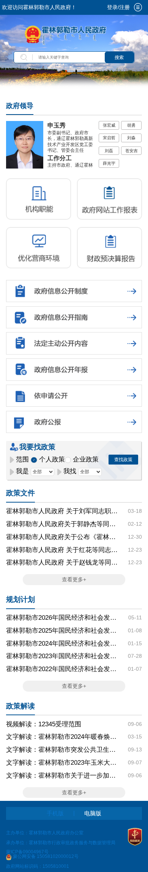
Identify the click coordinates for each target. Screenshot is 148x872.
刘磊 (109, 150)
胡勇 (131, 125)
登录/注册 (118, 7)
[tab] (138, 7)
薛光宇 (109, 163)
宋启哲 (109, 137)
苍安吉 (131, 150)
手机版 (55, 813)
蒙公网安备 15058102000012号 (46, 856)
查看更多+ (74, 579)
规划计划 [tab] (20, 599)
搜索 (119, 57)
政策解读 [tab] (20, 706)
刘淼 (131, 137)
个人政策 (52, 459)
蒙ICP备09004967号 (27, 852)
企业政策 (86, 459)
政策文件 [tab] (20, 493)
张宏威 (109, 125)
